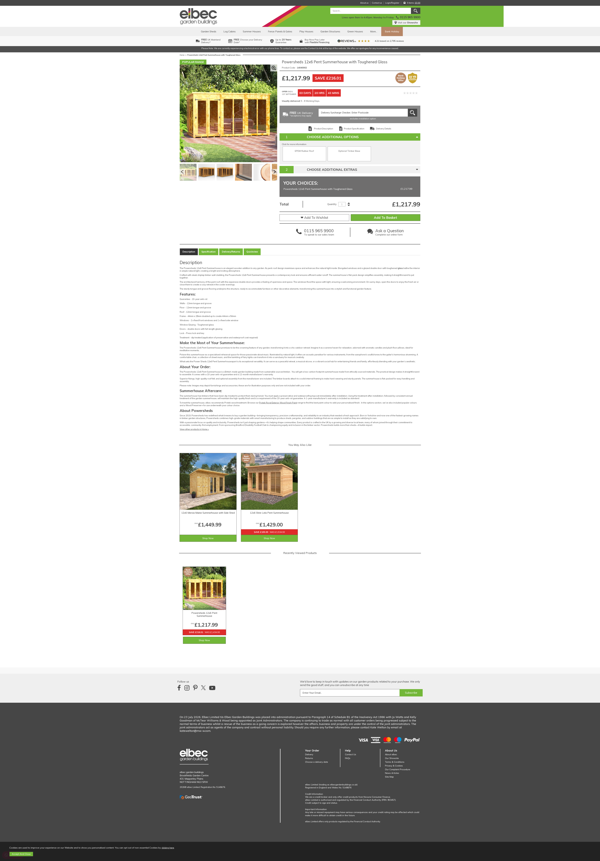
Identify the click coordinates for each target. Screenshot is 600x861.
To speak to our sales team (319, 233)
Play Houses (306, 31)
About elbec (391, 754)
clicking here (168, 847)
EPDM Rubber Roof (304, 151)
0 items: (413, 3)
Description (188, 251)
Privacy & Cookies (394, 765)
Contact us (377, 3)
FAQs (347, 758)
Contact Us (350, 754)
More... (373, 31)
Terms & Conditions (394, 762)
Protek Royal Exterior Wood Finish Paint (278, 402)
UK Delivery (301, 114)
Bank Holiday (392, 31)
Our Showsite (392, 758)
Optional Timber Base (349, 151)
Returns (309, 758)
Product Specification (354, 128)
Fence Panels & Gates (280, 31)
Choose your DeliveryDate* (248, 41)
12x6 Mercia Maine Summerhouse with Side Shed (208, 512)
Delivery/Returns (231, 251)
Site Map (389, 776)
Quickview (252, 251)
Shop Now (208, 538)
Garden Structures (330, 31)
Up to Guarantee (283, 41)
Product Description (323, 128)
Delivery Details (383, 128)
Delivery (309, 754)
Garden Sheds (208, 31)
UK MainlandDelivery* (210, 41)
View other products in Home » (194, 429)
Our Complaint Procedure (397, 769)
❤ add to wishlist (314, 217)
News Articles (392, 773)
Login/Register (392, 3)
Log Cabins (229, 31)
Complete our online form (389, 233)
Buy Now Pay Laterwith (317, 41)
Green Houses (355, 31)
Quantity (332, 204)
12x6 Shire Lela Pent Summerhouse (269, 512)
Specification (208, 251)
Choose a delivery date (316, 762)
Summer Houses (252, 31)
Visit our (408, 22)
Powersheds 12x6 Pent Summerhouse (204, 614)
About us (364, 3)
